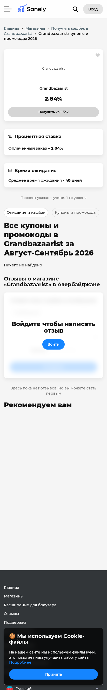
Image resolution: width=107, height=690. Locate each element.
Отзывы (11, 613)
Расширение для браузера (30, 605)
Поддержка (15, 622)
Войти (53, 344)
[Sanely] (32, 9)
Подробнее (20, 662)
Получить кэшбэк (49, 110)
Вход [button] (93, 9)
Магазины (13, 596)
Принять (53, 674)
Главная (11, 587)
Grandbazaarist (53, 88)
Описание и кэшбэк (26, 212)
